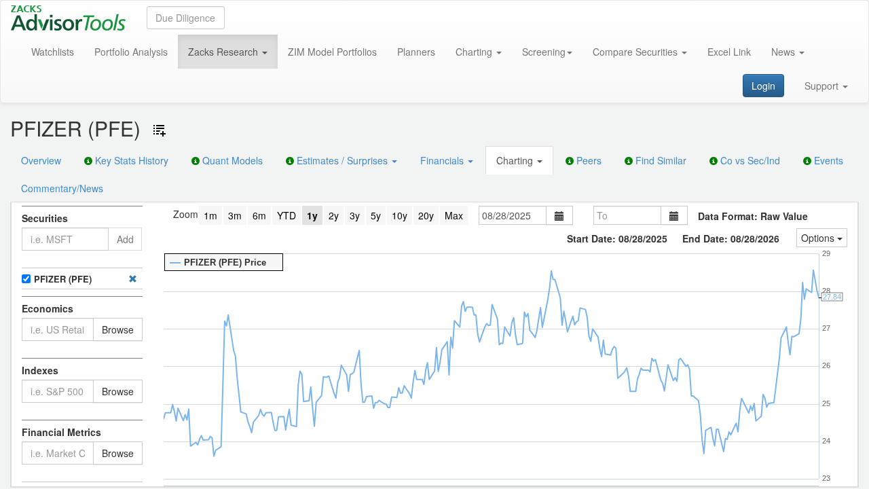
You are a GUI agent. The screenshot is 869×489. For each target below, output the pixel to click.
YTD (286, 215)
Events (827, 160)
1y (312, 215)
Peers (588, 160)
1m (210, 215)
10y (399, 215)
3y (355, 215)
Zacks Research (224, 51)
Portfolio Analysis (131, 51)
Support (823, 85)
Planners (416, 51)
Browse (118, 329)
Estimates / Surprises (342, 160)
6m (259, 215)
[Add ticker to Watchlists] (159, 130)
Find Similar (659, 160)
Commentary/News (62, 188)
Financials (443, 160)
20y (426, 215)
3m (235, 215)
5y (376, 215)
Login (763, 85)
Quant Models (231, 160)
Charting (475, 51)
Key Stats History (130, 160)
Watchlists (52, 51)
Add (125, 239)
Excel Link (729, 51)
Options (819, 237)
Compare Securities (636, 51)
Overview (41, 160)
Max (454, 215)
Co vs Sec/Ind (749, 160)
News (784, 51)
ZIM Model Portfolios (332, 51)
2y (334, 215)
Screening (544, 51)
